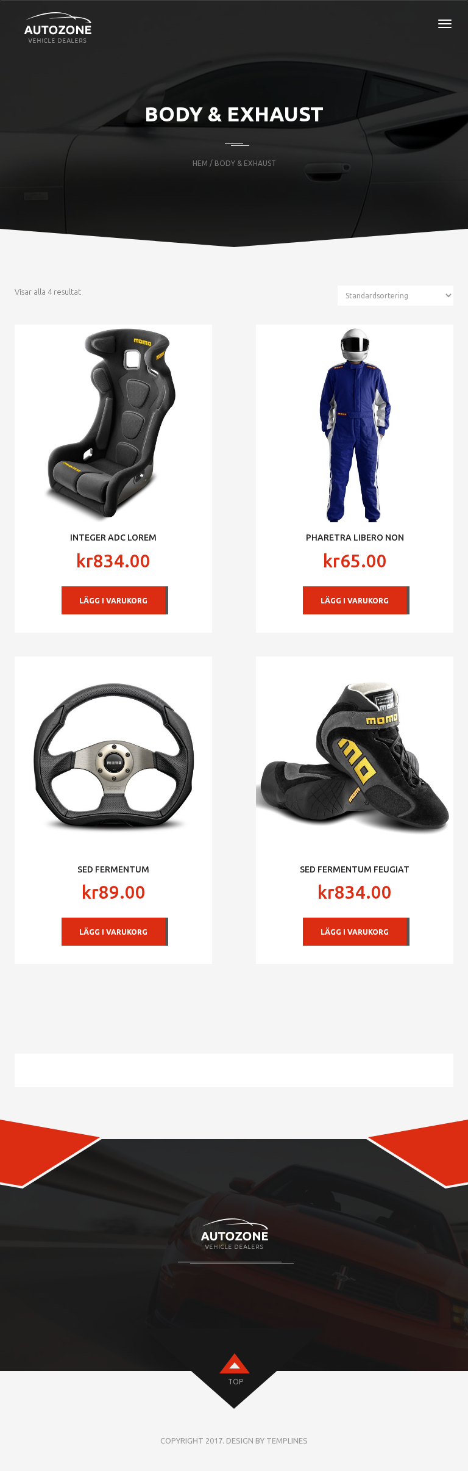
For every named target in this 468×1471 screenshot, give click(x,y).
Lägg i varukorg (113, 601)
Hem (200, 163)
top (235, 1382)
